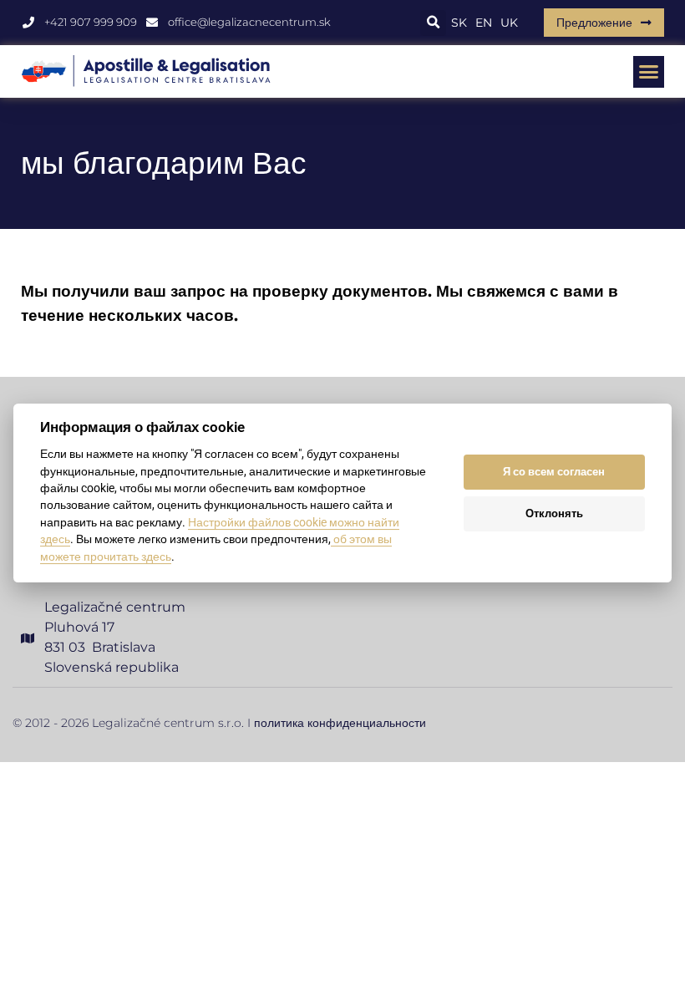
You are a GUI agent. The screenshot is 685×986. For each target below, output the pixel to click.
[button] (433, 23)
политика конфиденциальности (340, 722)
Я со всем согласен (554, 471)
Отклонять (554, 513)
